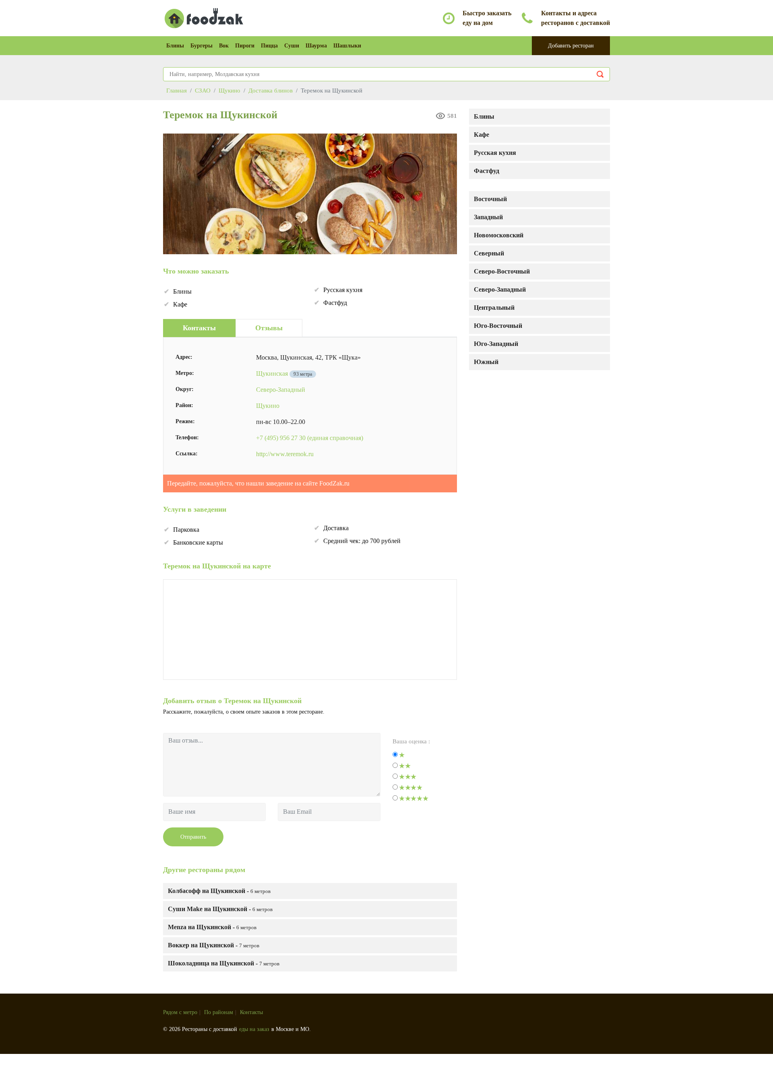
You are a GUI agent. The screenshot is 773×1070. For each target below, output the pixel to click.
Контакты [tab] (199, 328)
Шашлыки (347, 46)
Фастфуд (486, 170)
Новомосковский (498, 235)
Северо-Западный (500, 289)
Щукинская (272, 373)
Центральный (494, 307)
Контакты (251, 1012)
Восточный (490, 198)
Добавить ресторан (571, 46)
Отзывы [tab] (269, 328)
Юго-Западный (496, 343)
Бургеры (201, 46)
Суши (291, 46)
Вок (224, 46)
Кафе (481, 134)
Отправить (193, 837)
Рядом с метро (180, 1012)
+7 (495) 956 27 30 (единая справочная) (309, 437)
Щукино (267, 405)
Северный (489, 253)
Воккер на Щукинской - (213, 945)
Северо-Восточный (502, 271)
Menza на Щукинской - (212, 927)
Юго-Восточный (498, 325)
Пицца (269, 46)
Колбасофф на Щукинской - (219, 890)
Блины (175, 46)
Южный (486, 361)
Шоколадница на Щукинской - (223, 963)
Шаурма (316, 46)
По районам (218, 1012)
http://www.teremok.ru (285, 454)
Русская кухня (495, 152)
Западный (488, 217)
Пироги (244, 46)
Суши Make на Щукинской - (220, 908)
